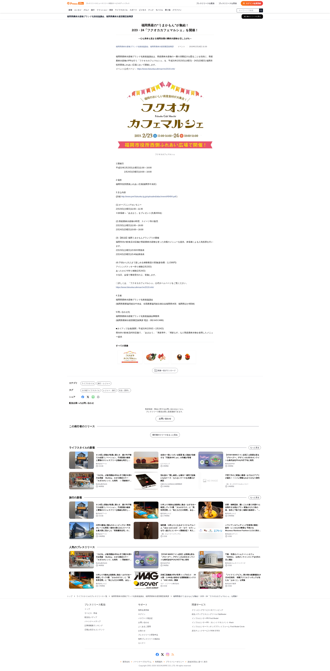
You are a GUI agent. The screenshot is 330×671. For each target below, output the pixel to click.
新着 (70, 10)
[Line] (93, 397)
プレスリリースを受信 (228, 3)
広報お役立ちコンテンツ (94, 630)
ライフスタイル (121, 10)
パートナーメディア (93, 621)
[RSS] (172, 654)
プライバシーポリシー (175, 662)
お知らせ (141, 631)
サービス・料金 (91, 613)
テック (151, 10)
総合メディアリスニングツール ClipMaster (209, 614)
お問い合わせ (165, 419)
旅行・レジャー (104, 383)
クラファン (177, 10)
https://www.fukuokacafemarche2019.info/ (156, 69)
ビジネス (142, 10)
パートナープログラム (142, 662)
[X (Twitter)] (88, 397)
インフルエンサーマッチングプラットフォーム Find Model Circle (218, 626)
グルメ (86, 10)
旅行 (93, 10)
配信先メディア (91, 617)
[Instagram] (167, 654)
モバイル (159, 10)
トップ (69, 596)
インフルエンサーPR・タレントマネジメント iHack (213, 622)
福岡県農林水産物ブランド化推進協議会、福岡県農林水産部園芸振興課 (145, 47)
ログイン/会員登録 (253, 3)
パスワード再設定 (145, 618)
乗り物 (167, 10)
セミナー (141, 643)
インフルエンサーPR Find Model (205, 618)
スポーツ (133, 10)
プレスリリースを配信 (205, 3)
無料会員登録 (143, 610)
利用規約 (158, 662)
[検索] (261, 10)
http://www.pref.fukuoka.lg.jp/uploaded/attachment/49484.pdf (148, 196)
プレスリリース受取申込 (148, 635)
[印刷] (98, 397)
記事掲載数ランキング (94, 625)
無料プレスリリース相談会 (149, 639)
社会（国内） (124, 390)
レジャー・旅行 (109, 390)
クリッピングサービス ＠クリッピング (207, 610)
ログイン (141, 614)
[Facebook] (82, 397)
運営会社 (126, 662)
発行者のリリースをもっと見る (165, 435)
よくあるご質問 (144, 626)
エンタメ (77, 10)
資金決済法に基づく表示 (197, 662)
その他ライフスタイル (91, 390)
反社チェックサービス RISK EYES (206, 631)
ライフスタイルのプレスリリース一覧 (92, 596)
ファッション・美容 (105, 10)
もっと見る (254, 448)
